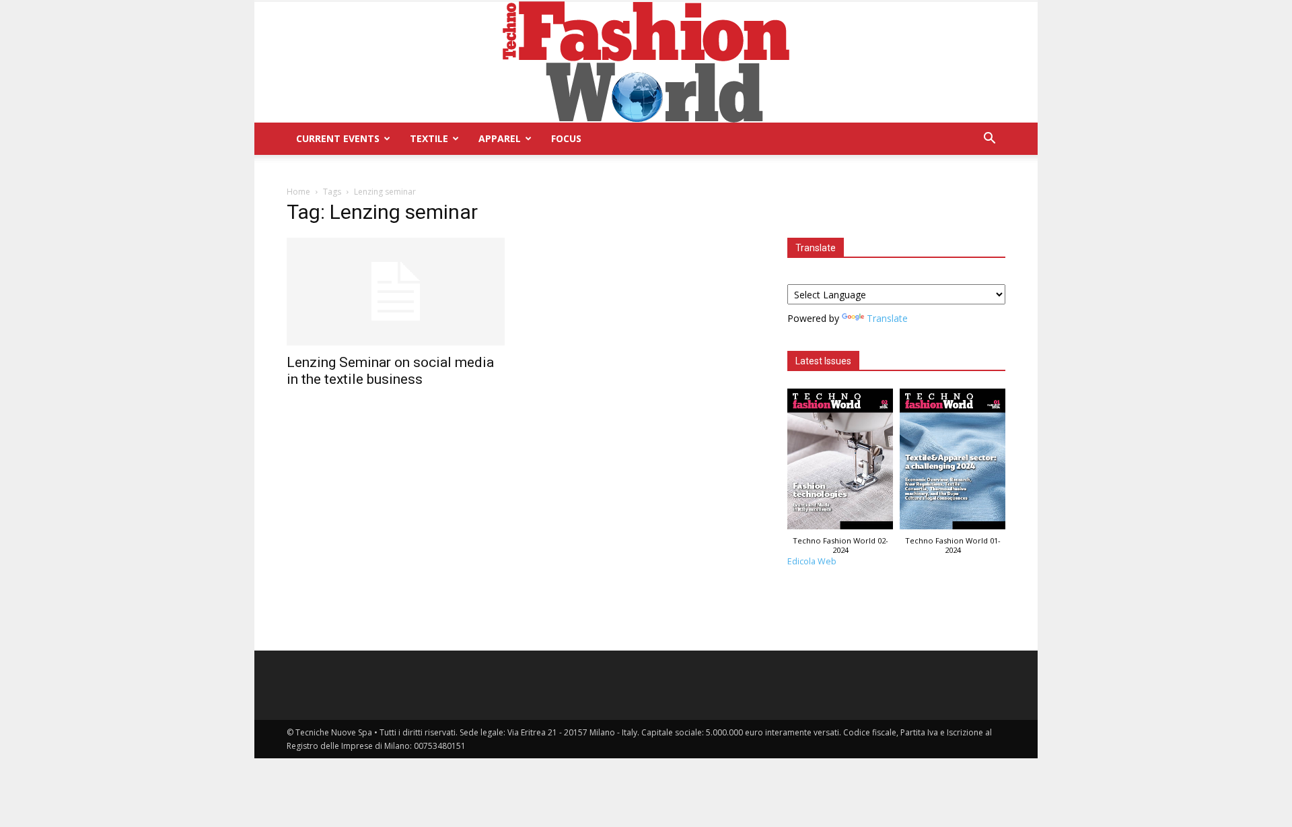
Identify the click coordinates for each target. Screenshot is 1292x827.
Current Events (338, 138)
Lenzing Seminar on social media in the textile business (390, 370)
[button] (989, 139)
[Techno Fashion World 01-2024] (952, 462)
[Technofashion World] (646, 62)
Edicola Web (811, 561)
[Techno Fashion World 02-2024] (840, 462)
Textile (429, 138)
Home (298, 191)
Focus (566, 138)
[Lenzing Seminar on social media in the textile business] (396, 291)
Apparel (499, 138)
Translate (887, 318)
